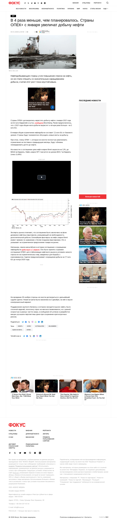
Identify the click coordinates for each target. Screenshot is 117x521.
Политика (61, 9)
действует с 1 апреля (30, 250)
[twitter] (15, 453)
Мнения (76, 3)
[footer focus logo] (17, 425)
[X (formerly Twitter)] (28, 3)
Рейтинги (97, 3)
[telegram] (20, 453)
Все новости (21, 9)
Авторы (46, 434)
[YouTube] (35, 3)
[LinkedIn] (44, 3)
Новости (12, 430)
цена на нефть (17, 329)
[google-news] (35, 453)
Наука (85, 9)
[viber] (30, 453)
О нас (11, 437)
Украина (70, 9)
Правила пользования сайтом (48, 439)
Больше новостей (92, 197)
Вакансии (30, 437)
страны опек (40, 326)
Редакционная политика (32, 445)
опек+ (29, 329)
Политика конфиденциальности (71, 517)
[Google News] (41, 3)
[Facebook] (25, 3)
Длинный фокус (32, 434)
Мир (78, 9)
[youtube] (25, 453)
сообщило (39, 123)
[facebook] (10, 453)
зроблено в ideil (104, 517)
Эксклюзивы (34, 9)
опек (29, 326)
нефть (20, 326)
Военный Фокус (48, 9)
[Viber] (38, 3)
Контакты (88, 517)
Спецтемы (86, 3)
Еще (104, 9)
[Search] (107, 2)
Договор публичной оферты (13, 446)
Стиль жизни (95, 9)
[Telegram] (31, 3)
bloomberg (52, 326)
